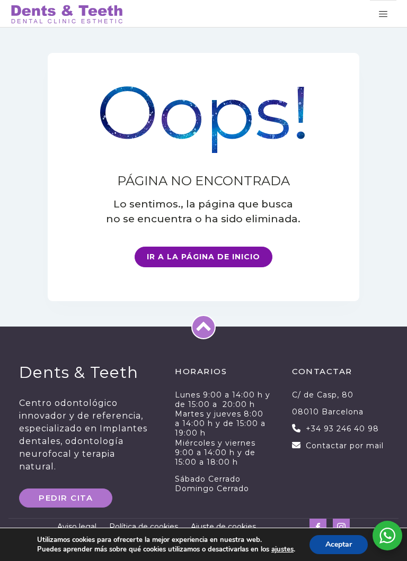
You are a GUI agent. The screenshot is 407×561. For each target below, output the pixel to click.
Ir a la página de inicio (203, 256)
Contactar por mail (345, 445)
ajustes (282, 549)
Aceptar (338, 544)
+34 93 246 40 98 (342, 428)
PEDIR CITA (66, 498)
